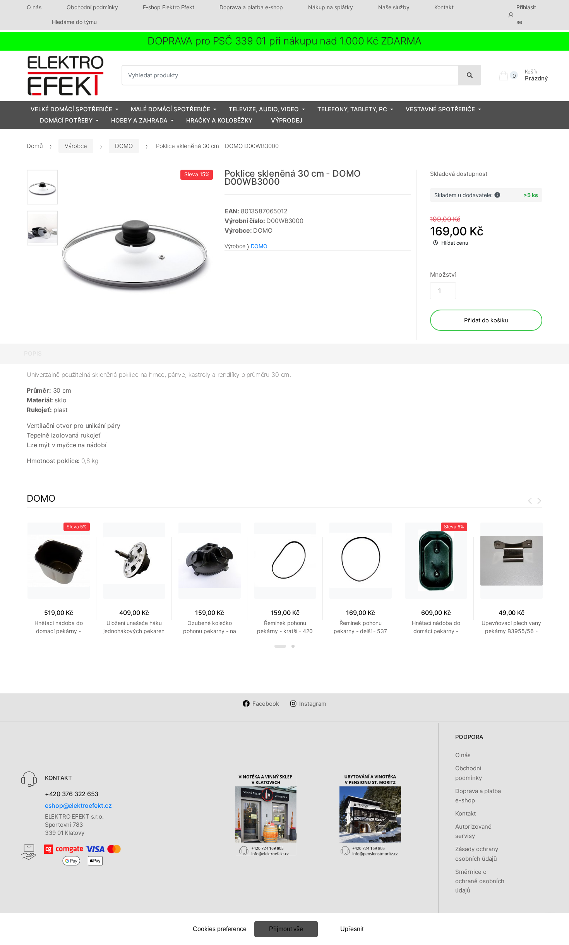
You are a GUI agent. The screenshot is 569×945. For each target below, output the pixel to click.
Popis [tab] (33, 353)
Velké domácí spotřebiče (71, 109)
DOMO (124, 146)
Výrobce (76, 146)
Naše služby (394, 7)
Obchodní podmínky (92, 7)
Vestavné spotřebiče (440, 109)
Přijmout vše (286, 929)
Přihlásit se (526, 14)
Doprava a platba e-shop (251, 7)
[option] (135, 247)
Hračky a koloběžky (219, 120)
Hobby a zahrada (139, 120)
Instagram (312, 703)
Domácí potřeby (66, 120)
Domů (35, 146)
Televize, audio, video (264, 109)
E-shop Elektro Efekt (168, 7)
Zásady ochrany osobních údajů (476, 853)
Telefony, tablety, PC (352, 109)
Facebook (265, 703)
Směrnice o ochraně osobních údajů (479, 881)
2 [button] (293, 646)
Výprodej (286, 120)
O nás (34, 7)
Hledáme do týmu (74, 22)
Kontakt (444, 7)
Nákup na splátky (330, 7)
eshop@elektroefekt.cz (78, 805)
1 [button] (280, 646)
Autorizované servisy (473, 831)
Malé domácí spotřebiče (170, 109)
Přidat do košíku (486, 320)
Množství (443, 274)
